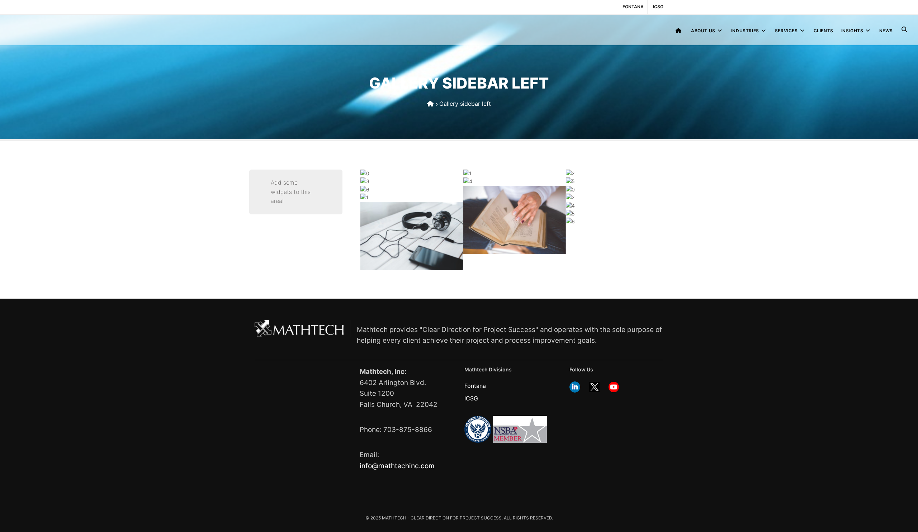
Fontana (633, 6)
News (886, 30)
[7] (515, 222)
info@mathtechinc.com (397, 466)
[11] (412, 238)
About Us (703, 30)
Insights (852, 30)
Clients (823, 30)
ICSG (658, 6)
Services (786, 30)
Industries (745, 30)
